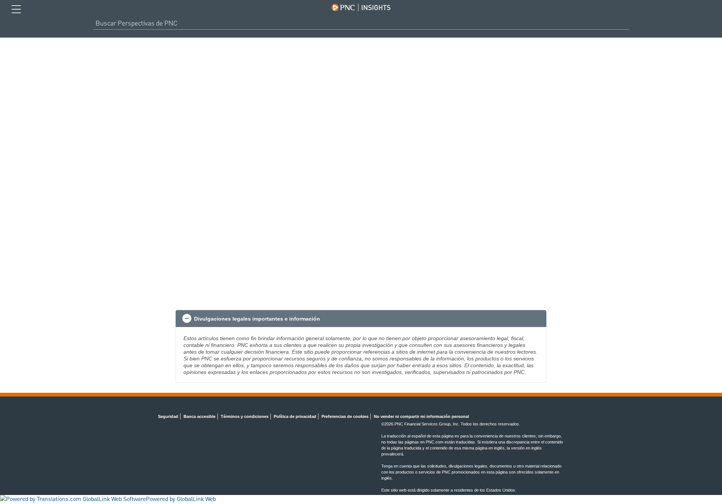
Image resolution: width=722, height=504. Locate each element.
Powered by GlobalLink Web (181, 499)
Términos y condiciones (244, 416)
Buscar (626, 23)
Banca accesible (199, 416)
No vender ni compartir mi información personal (421, 416)
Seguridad (168, 416)
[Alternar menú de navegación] (16, 9)
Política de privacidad (295, 416)
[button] (361, 318)
